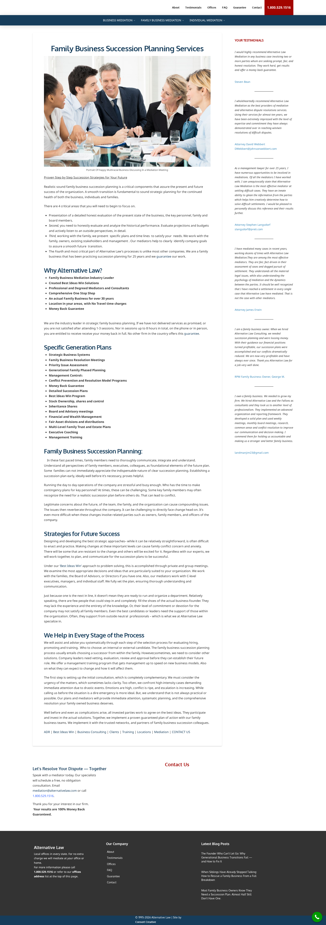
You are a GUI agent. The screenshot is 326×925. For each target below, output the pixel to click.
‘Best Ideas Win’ (71, 566)
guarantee (163, 256)
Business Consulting (91, 732)
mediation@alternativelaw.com (55, 790)
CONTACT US (181, 732)
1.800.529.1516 (43, 796)
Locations (144, 732)
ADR (47, 732)
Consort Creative (145, 921)
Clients (114, 732)
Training (128, 732)
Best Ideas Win (63, 732)
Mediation (161, 732)
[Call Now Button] (317, 917)
